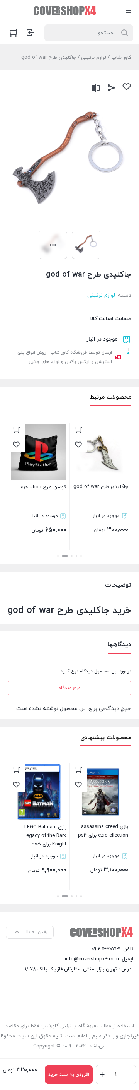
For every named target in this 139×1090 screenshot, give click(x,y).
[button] (81, 556)
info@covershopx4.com (92, 959)
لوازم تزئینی (93, 57)
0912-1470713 (106, 949)
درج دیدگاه (69, 688)
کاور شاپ (121, 57)
